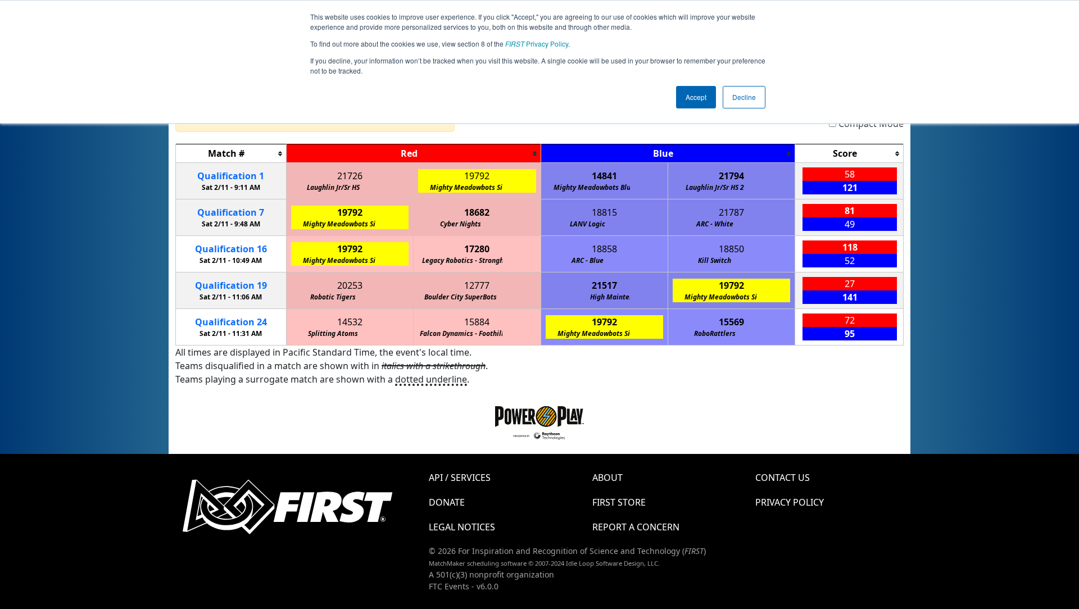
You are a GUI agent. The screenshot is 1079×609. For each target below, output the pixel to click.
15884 (476, 322)
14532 (349, 322)
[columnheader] (231, 153)
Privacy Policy (536, 43)
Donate (447, 502)
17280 (476, 249)
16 (231, 249)
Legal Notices (462, 527)
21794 (731, 176)
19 (231, 285)
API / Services (460, 477)
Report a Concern (635, 527)
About (607, 477)
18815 (604, 212)
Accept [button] (696, 97)
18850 (731, 249)
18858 (604, 249)
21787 (731, 212)
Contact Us (782, 477)
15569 (731, 322)
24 (231, 322)
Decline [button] (744, 97)
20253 (349, 285)
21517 (604, 285)
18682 (476, 212)
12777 (476, 285)
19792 (476, 176)
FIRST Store (619, 502)
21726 (349, 176)
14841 (604, 176)
